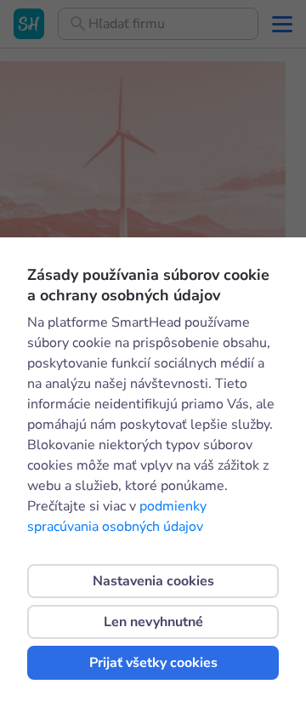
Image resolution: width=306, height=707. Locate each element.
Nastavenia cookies (153, 581)
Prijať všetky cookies (153, 662)
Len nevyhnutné (153, 622)
